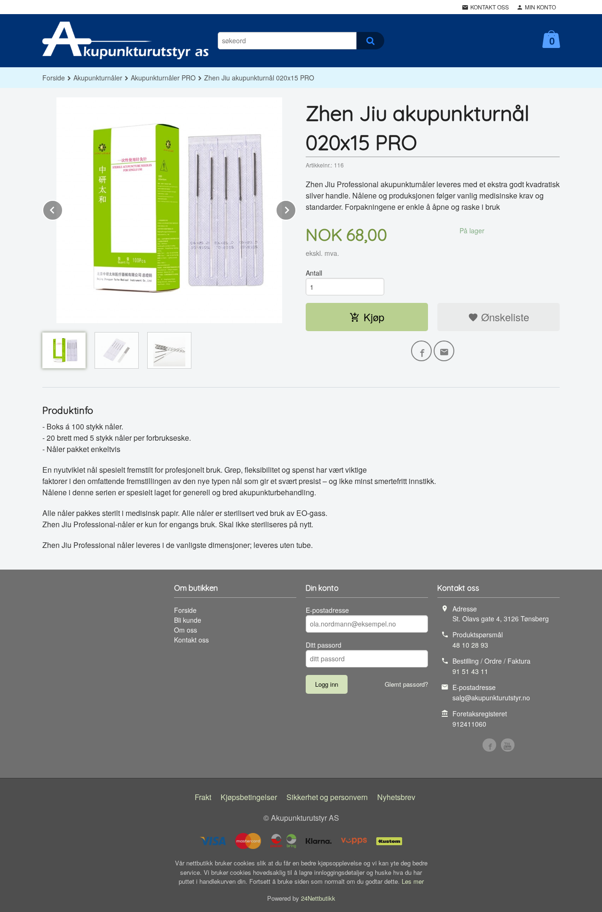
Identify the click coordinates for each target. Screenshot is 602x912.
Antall (314, 273)
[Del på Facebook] (421, 351)
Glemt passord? (406, 684)
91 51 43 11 (470, 671)
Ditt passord (323, 645)
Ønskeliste (503, 316)
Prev (62, 208)
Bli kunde (187, 620)
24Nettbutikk (318, 898)
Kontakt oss (191, 639)
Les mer (413, 881)
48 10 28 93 (470, 645)
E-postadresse (327, 610)
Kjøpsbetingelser (249, 797)
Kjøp (374, 316)
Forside (53, 77)
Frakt (203, 797)
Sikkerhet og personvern (327, 797)
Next (295, 208)
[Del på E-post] (444, 351)
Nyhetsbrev (396, 797)
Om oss (185, 629)
